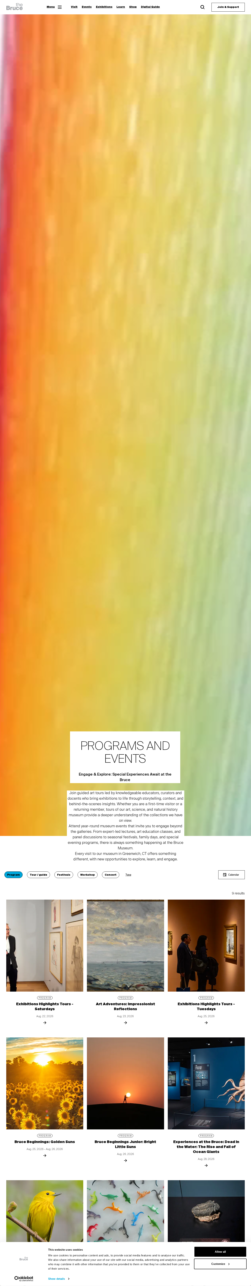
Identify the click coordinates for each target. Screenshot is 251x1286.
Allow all (220, 1251)
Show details (56, 1278)
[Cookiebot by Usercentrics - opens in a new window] (24, 1279)
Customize (218, 1263)
